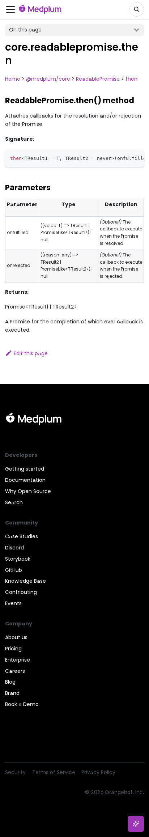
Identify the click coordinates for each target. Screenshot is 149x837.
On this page (25, 29)
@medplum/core (48, 78)
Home (12, 78)
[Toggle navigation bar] (10, 9)
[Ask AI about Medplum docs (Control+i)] (136, 824)
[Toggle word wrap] (124, 157)
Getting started (24, 468)
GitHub (13, 570)
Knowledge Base (25, 581)
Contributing (21, 592)
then (131, 78)
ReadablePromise (98, 78)
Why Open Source (28, 491)
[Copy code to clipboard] (136, 157)
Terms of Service (53, 772)
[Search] (136, 9)
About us (16, 637)
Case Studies (21, 536)
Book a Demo (22, 704)
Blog (10, 681)
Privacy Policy (98, 772)
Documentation (25, 480)
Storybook (17, 558)
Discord (14, 547)
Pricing (13, 648)
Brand (12, 693)
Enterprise (17, 659)
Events (13, 603)
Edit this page (31, 353)
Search (14, 502)
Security (15, 772)
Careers (15, 671)
